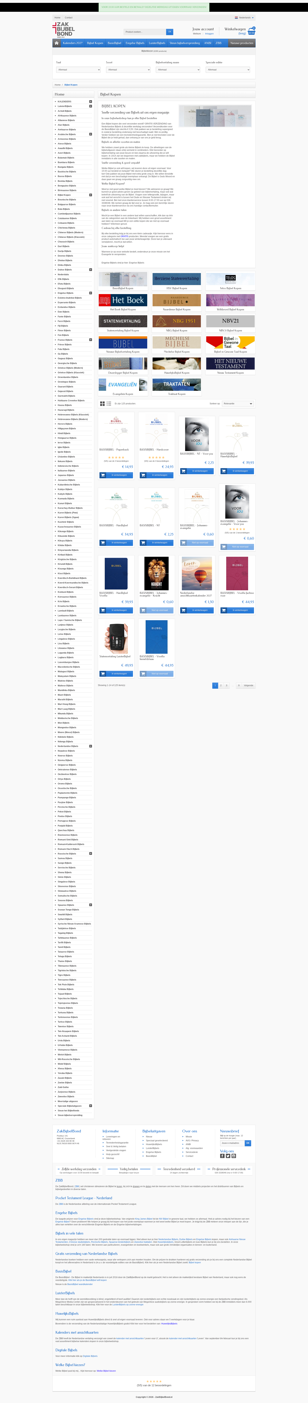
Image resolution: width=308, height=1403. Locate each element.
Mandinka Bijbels (66, 690)
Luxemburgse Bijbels (68, 662)
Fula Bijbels (64, 349)
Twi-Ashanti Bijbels (67, 1036)
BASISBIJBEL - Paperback (114, 449)
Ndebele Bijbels (66, 737)
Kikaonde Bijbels (66, 536)
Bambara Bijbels (66, 162)
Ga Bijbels (63, 354)
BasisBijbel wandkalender (80, 1284)
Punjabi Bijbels (65, 825)
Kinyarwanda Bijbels (68, 550)
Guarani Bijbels (65, 386)
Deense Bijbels (65, 255)
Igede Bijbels (64, 452)
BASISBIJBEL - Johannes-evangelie (194, 527)
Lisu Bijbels (64, 643)
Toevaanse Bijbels (67, 980)
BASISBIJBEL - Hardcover (154, 449)
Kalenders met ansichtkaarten (76, 1332)
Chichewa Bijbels (66, 227)
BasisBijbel (114, 43)
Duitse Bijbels (65, 269)
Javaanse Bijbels (66, 480)
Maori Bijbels (64, 695)
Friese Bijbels (65, 344)
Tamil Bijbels (64, 947)
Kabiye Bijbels (65, 489)
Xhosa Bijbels (65, 1068)
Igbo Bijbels (64, 447)
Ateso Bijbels (64, 143)
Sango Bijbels (65, 863)
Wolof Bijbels (64, 1064)
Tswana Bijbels (65, 1008)
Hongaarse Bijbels (67, 438)
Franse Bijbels (65, 340)
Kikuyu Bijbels (65, 540)
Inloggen (209, 34)
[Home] (57, 43)
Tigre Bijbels (64, 975)
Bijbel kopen (195, 1262)
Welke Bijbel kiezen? (70, 1365)
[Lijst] (109, 404)
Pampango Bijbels (67, 797)
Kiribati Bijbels (65, 554)
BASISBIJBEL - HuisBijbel (113, 525)
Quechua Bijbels (66, 830)
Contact (189, 1156)
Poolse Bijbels (65, 816)
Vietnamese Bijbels (67, 1050)
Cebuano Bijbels (66, 223)
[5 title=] (123, 457)
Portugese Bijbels (67, 821)
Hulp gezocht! (112, 1154)
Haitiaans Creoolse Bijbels (71, 400)
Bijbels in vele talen (69, 1233)
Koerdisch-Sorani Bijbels (70, 587)
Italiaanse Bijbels (66, 470)
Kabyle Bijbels (65, 494)
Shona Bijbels (65, 872)
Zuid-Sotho (63, 1087)
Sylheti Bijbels (65, 919)
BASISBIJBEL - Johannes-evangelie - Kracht (154, 594)
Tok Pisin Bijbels (66, 984)
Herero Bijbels (65, 424)
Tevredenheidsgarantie (117, 1142)
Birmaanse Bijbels (67, 190)
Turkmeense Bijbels (68, 1017)
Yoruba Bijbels (65, 1073)
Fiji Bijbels (63, 326)
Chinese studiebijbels (79, 1242)
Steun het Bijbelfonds (68, 1110)
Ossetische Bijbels (67, 788)
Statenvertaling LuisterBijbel (114, 656)
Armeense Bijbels (67, 139)
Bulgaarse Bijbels (67, 204)
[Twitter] (228, 1156)
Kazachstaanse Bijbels (69, 526)
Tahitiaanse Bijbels (67, 937)
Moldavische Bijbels (68, 718)
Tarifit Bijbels (64, 942)
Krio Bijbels (64, 601)
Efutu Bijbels (64, 284)
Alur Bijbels (64, 125)
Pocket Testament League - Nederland (83, 1198)
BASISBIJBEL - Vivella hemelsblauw (152, 658)
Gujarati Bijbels (65, 391)
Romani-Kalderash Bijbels (71, 844)
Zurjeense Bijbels (66, 1092)
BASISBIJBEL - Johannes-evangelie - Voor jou (234, 523)
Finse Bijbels (64, 330)
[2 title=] (112, 457)
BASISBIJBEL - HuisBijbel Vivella (113, 594)
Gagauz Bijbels (65, 358)
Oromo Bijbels (65, 783)
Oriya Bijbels (64, 779)
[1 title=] (109, 457)
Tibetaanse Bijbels (67, 965)
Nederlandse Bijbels (68, 746)
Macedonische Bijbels (69, 666)
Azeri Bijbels (64, 153)
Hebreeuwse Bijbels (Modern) (73, 419)
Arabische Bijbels (67, 134)
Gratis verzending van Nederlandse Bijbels (86, 1254)
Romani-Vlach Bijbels (68, 849)
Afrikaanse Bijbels (67, 115)
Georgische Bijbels (67, 363)
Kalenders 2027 (73, 43)
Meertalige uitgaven (68, 1101)
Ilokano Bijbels (65, 461)
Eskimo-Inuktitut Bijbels (70, 297)
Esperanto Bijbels (67, 302)
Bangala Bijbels (66, 167)
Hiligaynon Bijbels (67, 428)
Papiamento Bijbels (67, 793)
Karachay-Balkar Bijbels (70, 508)
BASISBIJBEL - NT (150, 525)
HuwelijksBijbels (154, 1144)
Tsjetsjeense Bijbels (68, 1003)
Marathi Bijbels (65, 699)
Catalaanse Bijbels (67, 218)
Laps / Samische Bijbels (70, 620)
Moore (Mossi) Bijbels (69, 732)
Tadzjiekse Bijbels (67, 928)
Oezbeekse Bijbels (67, 774)
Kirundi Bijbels (65, 564)
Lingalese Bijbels (66, 639)
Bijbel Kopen (95, 43)
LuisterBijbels (157, 43)
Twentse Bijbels (66, 1026)
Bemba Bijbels (65, 181)
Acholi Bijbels (65, 111)
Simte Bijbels (64, 877)
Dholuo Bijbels (65, 260)
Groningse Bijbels (67, 382)
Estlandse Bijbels (66, 307)
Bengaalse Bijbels (67, 185)
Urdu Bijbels (64, 1040)
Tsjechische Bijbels (67, 998)
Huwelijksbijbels (165, 1242)
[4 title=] (119, 457)
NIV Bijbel (164, 1219)
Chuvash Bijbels (66, 241)
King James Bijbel (144, 1219)
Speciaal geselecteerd (157, 1140)
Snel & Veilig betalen (116, 1146)
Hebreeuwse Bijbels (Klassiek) (73, 414)
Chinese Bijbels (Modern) (70, 232)
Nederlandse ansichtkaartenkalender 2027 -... (196, 595)
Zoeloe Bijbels (65, 1082)
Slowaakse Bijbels (67, 891)
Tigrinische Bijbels (67, 970)
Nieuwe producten (241, 43)
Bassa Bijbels (65, 176)
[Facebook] (222, 1156)
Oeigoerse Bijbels (67, 765)
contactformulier (150, 205)
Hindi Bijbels (64, 433)
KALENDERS (64, 101)
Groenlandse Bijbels (68, 377)
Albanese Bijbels (66, 120)
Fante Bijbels (64, 316)
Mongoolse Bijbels (67, 727)
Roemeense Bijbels (68, 835)
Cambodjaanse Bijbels (69, 214)
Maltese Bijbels (65, 685)
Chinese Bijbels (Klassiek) (71, 237)
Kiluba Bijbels (65, 545)
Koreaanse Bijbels (67, 596)
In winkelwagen (119, 475)
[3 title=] (116, 457)
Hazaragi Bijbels (66, 410)
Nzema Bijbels (65, 760)
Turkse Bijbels (65, 1022)
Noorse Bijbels (65, 755)
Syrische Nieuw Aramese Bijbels (74, 924)
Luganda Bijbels (66, 653)
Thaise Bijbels (65, 961)
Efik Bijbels (63, 279)
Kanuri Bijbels (65, 503)
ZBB (218, 43)
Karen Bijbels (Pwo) (68, 512)
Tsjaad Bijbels (65, 994)
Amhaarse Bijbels (67, 129)
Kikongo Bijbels (66, 531)
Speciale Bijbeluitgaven (69, 1106)
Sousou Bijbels (65, 900)
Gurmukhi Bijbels (66, 396)
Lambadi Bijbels (66, 611)
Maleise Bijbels (65, 681)
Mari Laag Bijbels (66, 709)
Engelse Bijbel (62, 1221)
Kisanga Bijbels (66, 568)
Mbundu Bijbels (65, 713)
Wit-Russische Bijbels (69, 1059)
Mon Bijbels (64, 723)
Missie (189, 1136)
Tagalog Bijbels (65, 933)
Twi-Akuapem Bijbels (68, 1031)
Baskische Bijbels (67, 171)
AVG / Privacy (192, 1140)
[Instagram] (234, 1156)
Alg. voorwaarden (194, 1148)
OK (169, 31)
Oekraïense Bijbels (67, 769)
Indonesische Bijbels (68, 466)
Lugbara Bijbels (66, 657)
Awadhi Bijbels (65, 148)
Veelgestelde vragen (116, 1150)
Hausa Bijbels (65, 405)
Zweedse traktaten (143, 1242)
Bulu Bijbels (64, 209)
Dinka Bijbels (64, 265)
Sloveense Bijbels (67, 886)
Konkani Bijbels (66, 592)
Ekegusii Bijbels (66, 288)
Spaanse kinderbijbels (120, 1242)
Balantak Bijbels (66, 157)
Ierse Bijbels (64, 442)
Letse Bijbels (64, 634)
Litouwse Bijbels (66, 648)
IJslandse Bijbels (66, 456)
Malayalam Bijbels (67, 676)
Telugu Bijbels (65, 956)
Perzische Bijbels (66, 807)
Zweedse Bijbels (66, 1096)
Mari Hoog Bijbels (67, 704)
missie (159, 251)
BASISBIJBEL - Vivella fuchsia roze (237, 594)
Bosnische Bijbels (67, 199)
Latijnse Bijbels (65, 625)
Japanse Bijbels (66, 475)
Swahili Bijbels (65, 914)
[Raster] (102, 404)
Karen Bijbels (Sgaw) (68, 517)
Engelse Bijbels (135, 43)
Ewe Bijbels (64, 312)
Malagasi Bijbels (66, 671)
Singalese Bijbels (66, 881)
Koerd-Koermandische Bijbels (73, 583)
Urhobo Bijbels (65, 1045)
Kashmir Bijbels (66, 522)
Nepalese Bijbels (66, 751)
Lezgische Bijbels (67, 629)
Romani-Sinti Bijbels (68, 839)
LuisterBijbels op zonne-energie (127, 1304)
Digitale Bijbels (66, 1350)
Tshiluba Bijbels (66, 989)
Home (60, 94)
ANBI (207, 43)
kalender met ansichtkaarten (130, 1338)
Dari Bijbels (64, 246)
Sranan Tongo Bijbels (68, 909)
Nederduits (63, 274)
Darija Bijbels (64, 251)
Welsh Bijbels (64, 1054)
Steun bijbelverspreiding (185, 43)
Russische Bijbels (67, 853)
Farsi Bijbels (64, 321)
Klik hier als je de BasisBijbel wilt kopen (87, 1280)
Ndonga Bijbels (65, 741)
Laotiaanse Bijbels (67, 615)
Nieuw (149, 1136)
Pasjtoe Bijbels (65, 802)
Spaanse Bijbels (66, 905)
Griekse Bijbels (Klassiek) (71, 372)
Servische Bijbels (67, 867)
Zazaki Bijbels (65, 1078)
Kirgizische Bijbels (67, 559)
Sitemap (110, 1158)
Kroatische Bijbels (67, 606)
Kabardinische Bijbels (69, 484)
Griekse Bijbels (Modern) (70, 368)
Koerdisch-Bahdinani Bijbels (72, 578)
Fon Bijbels (63, 335)
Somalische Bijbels (67, 895)
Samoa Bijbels (65, 858)
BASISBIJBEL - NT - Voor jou (196, 453)
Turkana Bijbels (65, 1012)
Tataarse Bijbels (66, 952)
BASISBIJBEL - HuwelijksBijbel (228, 455)
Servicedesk (192, 1152)
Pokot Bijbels (64, 811)
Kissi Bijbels (64, 573)
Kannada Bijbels (66, 498)
